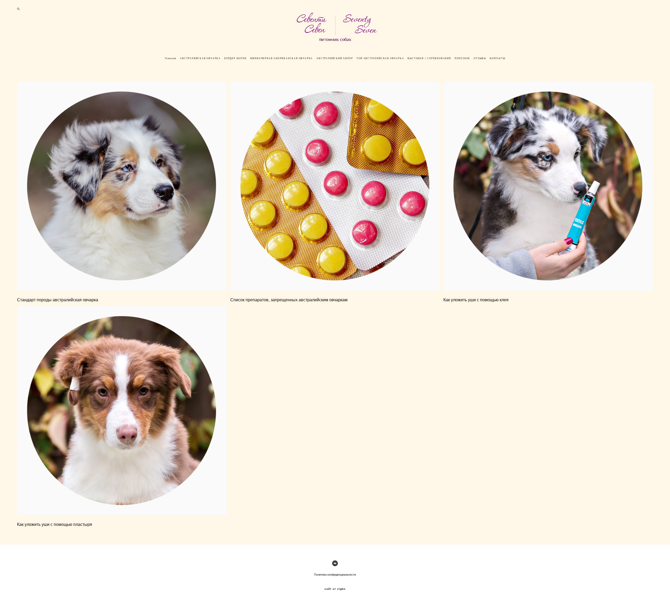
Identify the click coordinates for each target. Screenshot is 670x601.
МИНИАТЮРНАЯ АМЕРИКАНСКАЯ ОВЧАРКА (281, 58)
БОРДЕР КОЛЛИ (235, 58)
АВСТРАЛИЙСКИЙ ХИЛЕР (334, 58)
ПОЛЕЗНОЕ (462, 58)
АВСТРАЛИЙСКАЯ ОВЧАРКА (200, 58)
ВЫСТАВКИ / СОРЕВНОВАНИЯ (429, 58)
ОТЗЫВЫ (480, 58)
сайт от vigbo (335, 589)
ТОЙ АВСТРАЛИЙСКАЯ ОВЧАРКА (380, 58)
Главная (171, 58)
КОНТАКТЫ (497, 58)
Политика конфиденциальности (335, 574)
